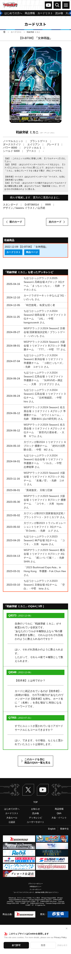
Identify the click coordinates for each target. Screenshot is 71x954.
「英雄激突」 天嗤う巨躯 (38, 490)
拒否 (43, 945)
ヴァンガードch (48, 5)
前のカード (15, 221)
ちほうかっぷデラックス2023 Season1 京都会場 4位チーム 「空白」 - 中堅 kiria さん (44, 584)
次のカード (55, 221)
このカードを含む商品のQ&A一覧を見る (37, 761)
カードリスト (16, 32)
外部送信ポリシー (35, 886)
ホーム (4, 31)
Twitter (28, 790)
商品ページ (32, 252)
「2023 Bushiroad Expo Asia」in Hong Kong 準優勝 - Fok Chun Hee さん (45, 571)
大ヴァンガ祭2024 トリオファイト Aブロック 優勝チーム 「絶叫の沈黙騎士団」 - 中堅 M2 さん (45, 446)
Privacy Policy (60, 937)
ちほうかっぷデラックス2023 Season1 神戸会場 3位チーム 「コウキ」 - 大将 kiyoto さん (44, 540)
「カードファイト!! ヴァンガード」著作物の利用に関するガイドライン (35, 892)
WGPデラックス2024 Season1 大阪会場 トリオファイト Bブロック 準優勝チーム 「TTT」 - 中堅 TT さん (45, 345)
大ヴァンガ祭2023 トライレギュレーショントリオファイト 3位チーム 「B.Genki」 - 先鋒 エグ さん (45, 527)
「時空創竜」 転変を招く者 (39, 305)
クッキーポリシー (35, 889)
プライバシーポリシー (35, 883)
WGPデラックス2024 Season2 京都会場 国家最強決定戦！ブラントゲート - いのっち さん (44, 332)
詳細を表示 (62, 945)
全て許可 (16, 945)
